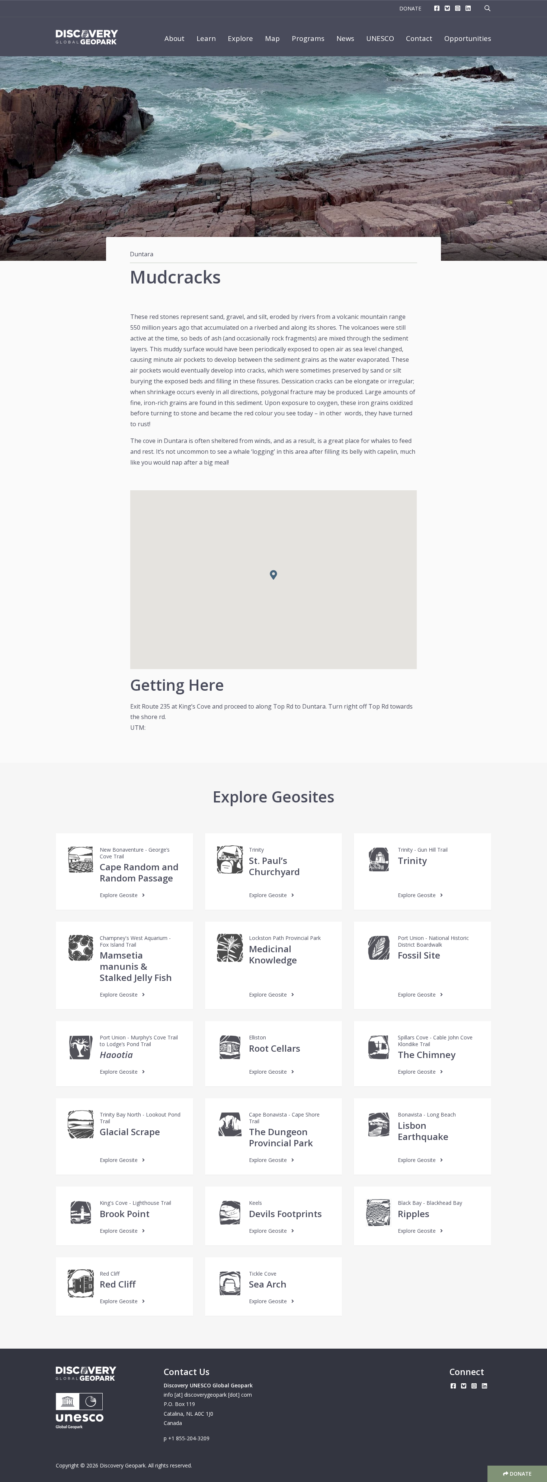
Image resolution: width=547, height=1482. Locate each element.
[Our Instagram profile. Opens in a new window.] (457, 8)
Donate (410, 8)
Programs (308, 38)
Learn (206, 38)
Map (272, 38)
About (174, 38)
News (345, 38)
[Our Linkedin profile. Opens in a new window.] (468, 8)
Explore (240, 38)
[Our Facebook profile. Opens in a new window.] (437, 8)
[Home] (87, 37)
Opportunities (467, 38)
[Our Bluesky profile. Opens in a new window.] (447, 8)
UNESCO (380, 38)
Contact (419, 38)
